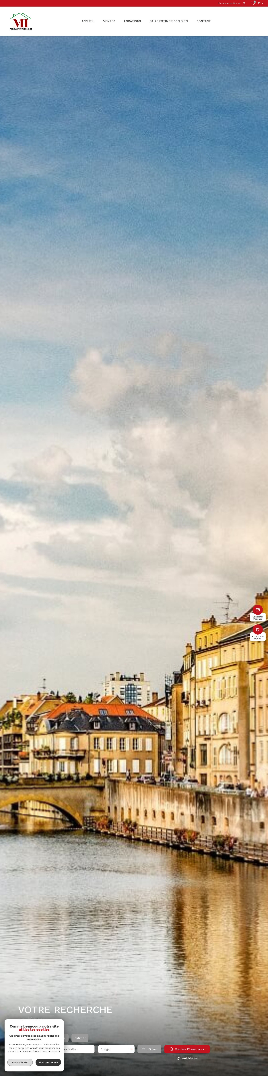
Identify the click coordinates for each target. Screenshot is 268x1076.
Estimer (80, 1038)
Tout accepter (48, 1062)
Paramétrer (20, 1062)
